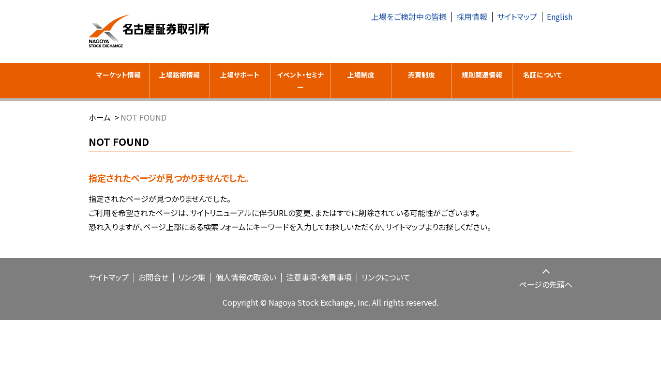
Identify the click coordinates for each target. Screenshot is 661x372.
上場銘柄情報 (179, 74)
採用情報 (471, 16)
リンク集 (192, 277)
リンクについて (385, 277)
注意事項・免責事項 (319, 277)
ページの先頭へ (545, 284)
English (559, 16)
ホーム (100, 117)
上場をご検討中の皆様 (409, 16)
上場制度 (361, 74)
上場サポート (239, 74)
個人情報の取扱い (245, 277)
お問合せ (153, 277)
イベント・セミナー (300, 81)
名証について (542, 74)
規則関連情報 (482, 74)
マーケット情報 (118, 74)
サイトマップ (517, 16)
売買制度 (421, 74)
